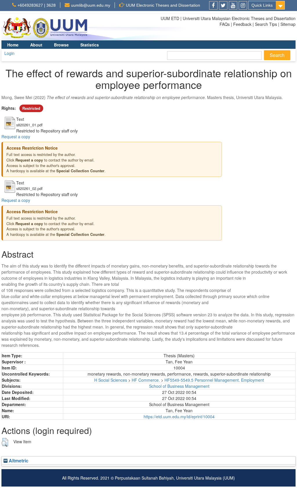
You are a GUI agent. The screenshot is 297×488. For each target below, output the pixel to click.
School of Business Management (179, 386)
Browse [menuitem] (61, 45)
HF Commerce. (146, 380)
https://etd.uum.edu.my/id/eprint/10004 (179, 416)
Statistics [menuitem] (89, 45)
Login (9, 53)
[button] (4, 442)
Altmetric (18, 460)
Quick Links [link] (262, 5)
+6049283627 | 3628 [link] (36, 5)
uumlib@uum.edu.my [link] (90, 5)
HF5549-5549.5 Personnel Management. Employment (214, 380)
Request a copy (15, 136)
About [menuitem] (36, 45)
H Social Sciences (110, 380)
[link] (213, 5)
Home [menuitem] (13, 45)
